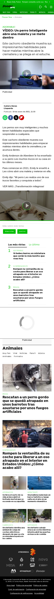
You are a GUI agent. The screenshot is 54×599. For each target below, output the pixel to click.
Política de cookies (40, 585)
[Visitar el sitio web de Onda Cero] (32, 565)
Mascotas (9, 231)
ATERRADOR (8, 492)
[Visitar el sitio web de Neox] (32, 559)
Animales (12, 348)
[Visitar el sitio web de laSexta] (21, 559)
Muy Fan (6, 12)
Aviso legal (11, 585)
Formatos (18, 356)
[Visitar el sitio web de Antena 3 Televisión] (10, 559)
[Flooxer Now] (12, 7)
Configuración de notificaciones (21, 593)
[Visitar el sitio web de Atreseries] (21, 565)
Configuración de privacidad (36, 589)
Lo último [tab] (34, 244)
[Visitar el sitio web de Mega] (10, 565)
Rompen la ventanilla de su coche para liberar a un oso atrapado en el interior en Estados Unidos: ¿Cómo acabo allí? (28, 274)
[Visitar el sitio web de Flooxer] (40, 571)
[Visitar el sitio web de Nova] (43, 559)
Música (42, 12)
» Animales (17, 17)
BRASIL (16, 287)
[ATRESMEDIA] (27, 552)
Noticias (24, 12)
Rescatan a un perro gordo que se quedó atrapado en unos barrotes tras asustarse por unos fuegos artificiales (28, 295)
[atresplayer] (40, 7)
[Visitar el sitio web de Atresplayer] (27, 571)
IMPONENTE (32, 525)
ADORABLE (18, 250)
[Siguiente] (49, 2)
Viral (15, 12)
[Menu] (50, 7)
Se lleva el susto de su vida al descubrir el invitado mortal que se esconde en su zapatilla (14, 498)
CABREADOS (8, 525)
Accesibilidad (39, 593)
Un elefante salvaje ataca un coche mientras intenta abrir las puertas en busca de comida (39, 531)
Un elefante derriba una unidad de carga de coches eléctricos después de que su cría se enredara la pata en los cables (14, 533)
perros (22, 231)
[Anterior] (4, 2)
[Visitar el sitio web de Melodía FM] (13, 571)
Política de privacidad (24, 585)
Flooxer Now (7, 17)
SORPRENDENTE (20, 266)
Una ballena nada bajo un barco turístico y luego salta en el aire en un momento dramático (39, 498)
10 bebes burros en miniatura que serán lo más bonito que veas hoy (29, 256)
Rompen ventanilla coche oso (33, 2)
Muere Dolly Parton (14, 2)
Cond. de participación (16, 589)
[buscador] (45, 7)
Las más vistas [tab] (16, 244)
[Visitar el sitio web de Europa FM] (43, 565)
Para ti (33, 12)
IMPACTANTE (33, 492)
